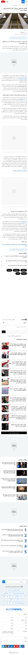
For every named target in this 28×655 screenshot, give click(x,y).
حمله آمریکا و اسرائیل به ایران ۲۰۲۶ (18, 593)
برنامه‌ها (11, 628)
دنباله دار (20, 5)
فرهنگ (24, 5)
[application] (14, 21)
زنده (3, 1)
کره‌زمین (11, 620)
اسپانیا (4, 597)
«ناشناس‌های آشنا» (23, 79)
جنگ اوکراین (5, 593)
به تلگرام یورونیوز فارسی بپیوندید (20, 171)
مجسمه (24, 273)
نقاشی (9, 270)
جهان (12, 617)
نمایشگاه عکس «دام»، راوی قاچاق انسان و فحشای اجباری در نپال (14, 245)
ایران (24, 597)
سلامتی (17, 600)
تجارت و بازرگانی (24, 620)
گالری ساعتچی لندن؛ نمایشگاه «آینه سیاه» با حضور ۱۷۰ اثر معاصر (15, 256)
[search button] (3, 581)
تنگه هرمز (10, 600)
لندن (18, 273)
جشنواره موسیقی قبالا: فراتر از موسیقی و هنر (17, 265)
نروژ (4, 603)
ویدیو (26, 628)
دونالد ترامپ (17, 597)
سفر (26, 626)
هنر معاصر (16, 270)
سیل (10, 603)
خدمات (25, 638)
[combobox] (14, 581)
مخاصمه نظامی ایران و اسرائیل (14, 590)
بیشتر (26, 641)
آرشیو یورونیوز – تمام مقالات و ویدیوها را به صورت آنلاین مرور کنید (7, 633)
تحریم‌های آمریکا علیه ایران (19, 603)
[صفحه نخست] (26, 5)
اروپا (26, 617)
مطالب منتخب (22, 460)
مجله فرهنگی (15, 5)
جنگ (10, 597)
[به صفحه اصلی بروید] (23, 1)
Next (26, 623)
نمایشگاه (23, 270)
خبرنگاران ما (25, 631)
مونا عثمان (21, 99)
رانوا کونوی (24, 222)
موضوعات (25, 614)
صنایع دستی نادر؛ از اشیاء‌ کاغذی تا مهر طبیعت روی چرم (16, 261)
